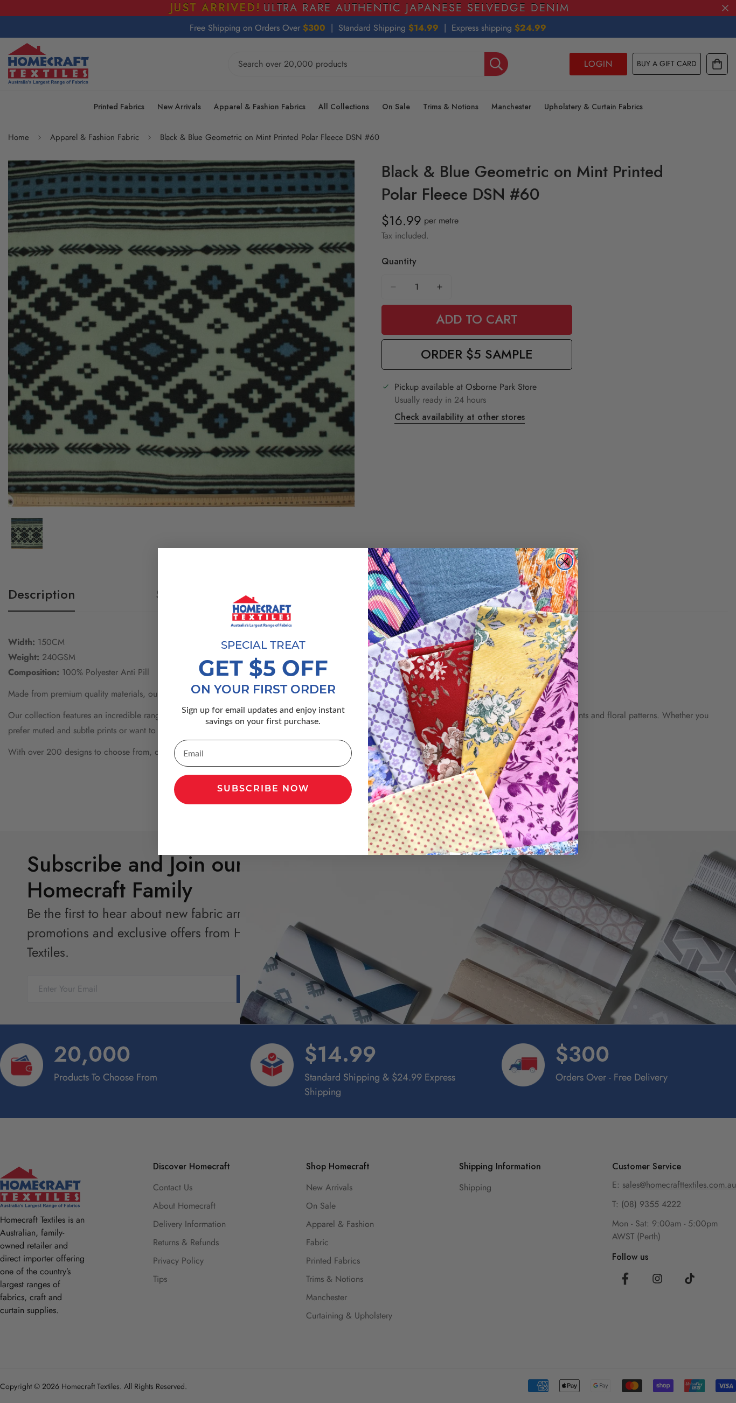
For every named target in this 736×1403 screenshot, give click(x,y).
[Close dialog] (565, 561)
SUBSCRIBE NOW (263, 789)
